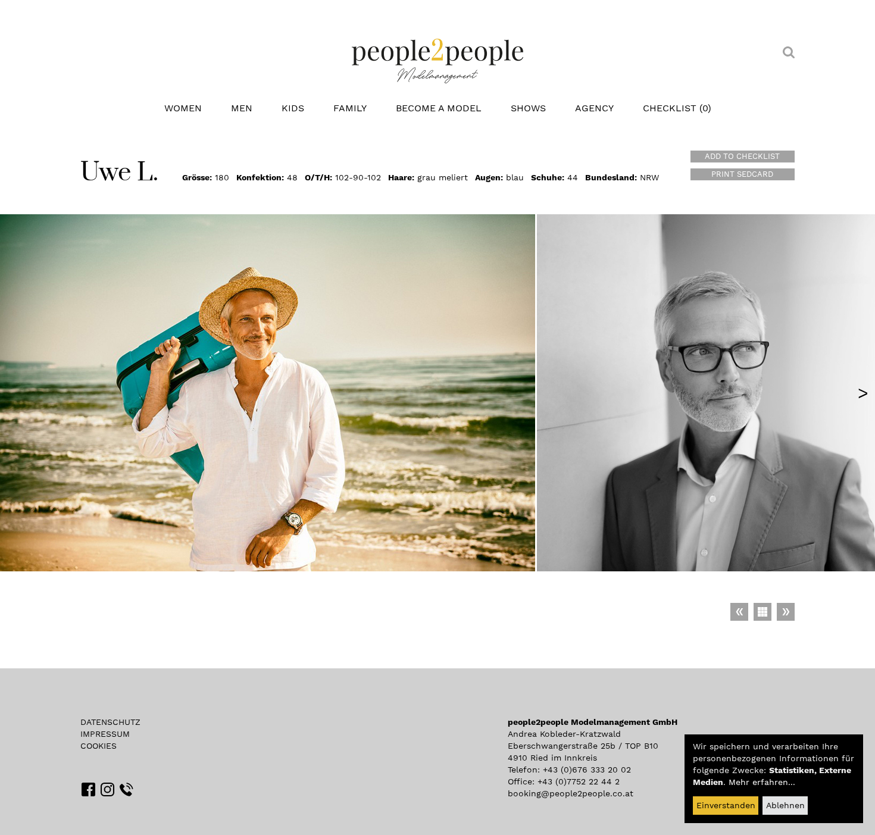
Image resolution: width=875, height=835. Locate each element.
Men (241, 108)
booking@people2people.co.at (570, 793)
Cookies (98, 745)
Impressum (105, 734)
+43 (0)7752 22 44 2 (579, 781)
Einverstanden (725, 805)
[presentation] (863, 393)
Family (350, 108)
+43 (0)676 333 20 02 (587, 769)
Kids (293, 108)
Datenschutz (110, 722)
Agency (594, 108)
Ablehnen (785, 805)
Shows (528, 108)
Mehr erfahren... (762, 782)
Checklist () (677, 108)
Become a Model (439, 108)
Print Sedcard (742, 174)
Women (183, 108)
